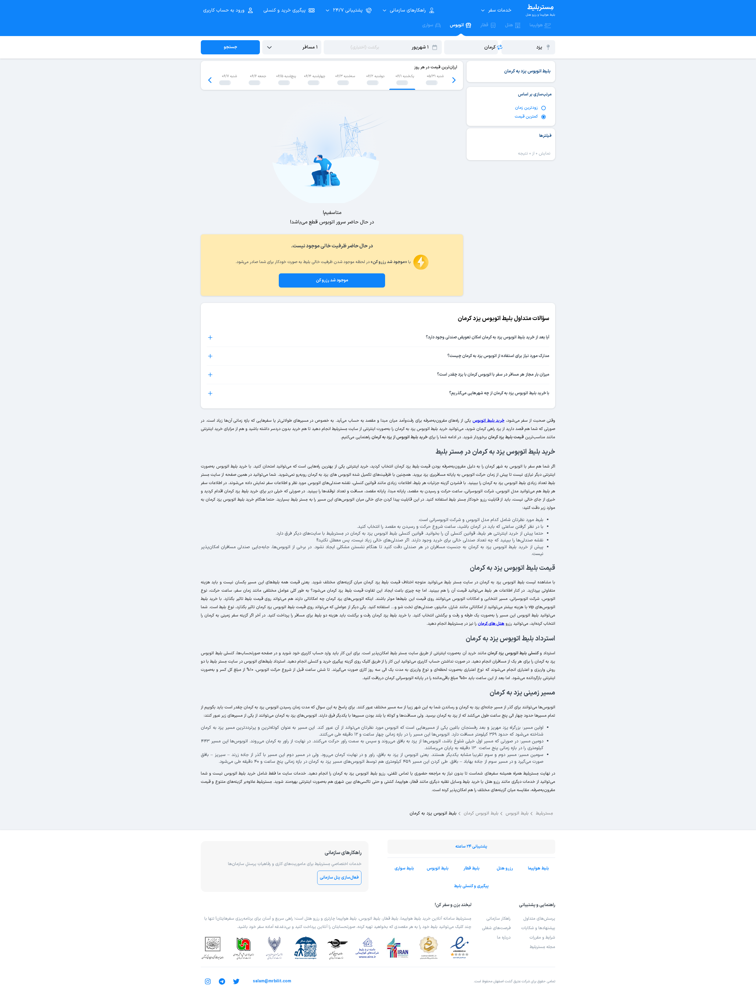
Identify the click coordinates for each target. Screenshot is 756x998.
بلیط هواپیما (538, 868)
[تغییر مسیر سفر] (500, 47)
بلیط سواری (404, 868)
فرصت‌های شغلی (496, 928)
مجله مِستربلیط (542, 947)
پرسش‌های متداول (539, 919)
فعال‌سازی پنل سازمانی (339, 877)
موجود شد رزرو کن (332, 280)
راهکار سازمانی (498, 919)
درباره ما (504, 937)
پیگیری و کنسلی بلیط (471, 886)
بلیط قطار (471, 868)
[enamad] (459, 948)
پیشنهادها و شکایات (538, 928)
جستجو (230, 47)
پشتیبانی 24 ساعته (471, 846)
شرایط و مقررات (542, 937)
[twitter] (236, 981)
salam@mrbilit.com (272, 981)
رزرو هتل (505, 868)
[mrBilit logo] (540, 10)
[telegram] (222, 981)
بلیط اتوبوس (438, 868)
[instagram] (208, 981)
